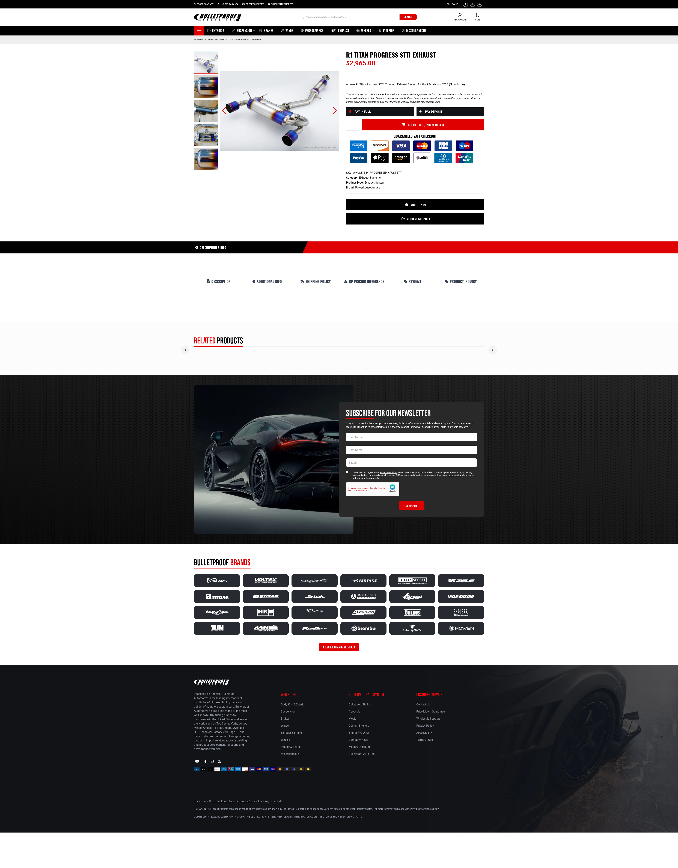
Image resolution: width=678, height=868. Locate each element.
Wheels (285, 739)
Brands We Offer (359, 732)
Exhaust (198, 39)
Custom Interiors (359, 725)
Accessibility (424, 732)
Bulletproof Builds (360, 704)
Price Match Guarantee (430, 711)
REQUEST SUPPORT (418, 219)
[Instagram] (472, 4)
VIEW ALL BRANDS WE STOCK (339, 647)
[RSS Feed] (219, 761)
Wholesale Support (428, 718)
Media (352, 718)
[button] (224, 111)
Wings (285, 725)
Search (408, 17)
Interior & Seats (290, 747)
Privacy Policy (425, 725)
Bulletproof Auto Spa (362, 754)
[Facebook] (465, 4)
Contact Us (423, 704)
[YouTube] (197, 761)
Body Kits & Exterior (293, 704)
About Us (354, 711)
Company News (358, 739)
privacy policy (454, 475)
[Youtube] (479, 4)
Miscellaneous (290, 754)
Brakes (285, 718)
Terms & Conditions (223, 801)
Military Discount (359, 747)
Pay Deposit (433, 111)
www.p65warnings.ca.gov (424, 808)
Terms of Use (424, 739)
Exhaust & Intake (291, 732)
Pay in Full (363, 111)
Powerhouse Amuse (367, 187)
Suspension (288, 711)
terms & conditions (388, 472)
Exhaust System (374, 182)
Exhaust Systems (214, 39)
